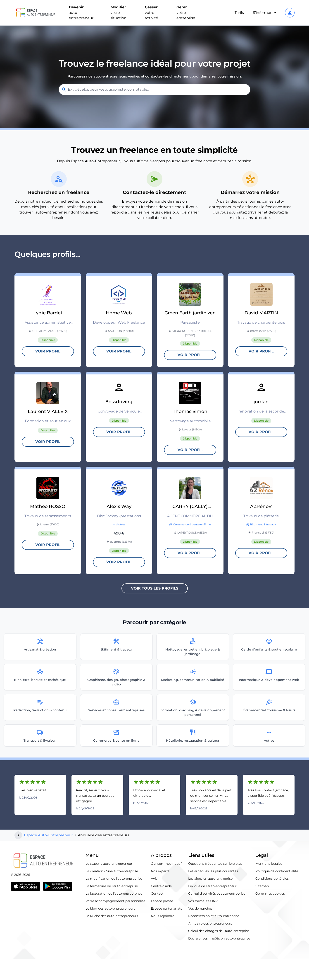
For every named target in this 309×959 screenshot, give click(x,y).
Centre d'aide (161, 886)
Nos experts (160, 871)
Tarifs (239, 12)
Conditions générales (272, 878)
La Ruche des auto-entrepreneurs (112, 916)
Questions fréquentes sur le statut (215, 864)
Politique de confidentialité (276, 871)
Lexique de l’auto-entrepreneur (212, 886)
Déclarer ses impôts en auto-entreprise (219, 938)
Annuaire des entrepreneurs (210, 923)
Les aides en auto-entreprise (210, 878)
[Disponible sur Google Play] (57, 886)
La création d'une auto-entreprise (112, 871)
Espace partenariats (166, 908)
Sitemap (262, 886)
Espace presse (162, 901)
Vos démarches (200, 908)
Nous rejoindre (162, 916)
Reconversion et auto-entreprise (213, 916)
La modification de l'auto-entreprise (114, 878)
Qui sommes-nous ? (167, 864)
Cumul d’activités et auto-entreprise (216, 893)
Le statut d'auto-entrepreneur (109, 864)
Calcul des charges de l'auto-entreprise (219, 931)
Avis (154, 878)
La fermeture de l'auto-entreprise (112, 886)
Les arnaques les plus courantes (213, 871)
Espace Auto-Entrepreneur (48, 835)
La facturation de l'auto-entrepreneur (115, 893)
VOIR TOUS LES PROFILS (154, 588)
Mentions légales (268, 864)
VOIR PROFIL (47, 351)
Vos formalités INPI (203, 901)
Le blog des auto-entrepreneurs (110, 908)
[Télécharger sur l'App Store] (25, 886)
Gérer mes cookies (270, 893)
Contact (157, 893)
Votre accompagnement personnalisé (115, 901)
